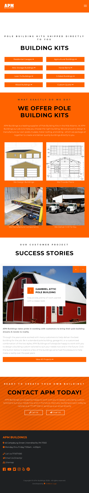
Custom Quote (64, 85)
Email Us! (56, 412)
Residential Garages (23, 59)
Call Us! (34, 412)
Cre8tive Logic (51, 484)
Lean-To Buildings (22, 76)
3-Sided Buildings (64, 76)
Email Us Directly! (13, 458)
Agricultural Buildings (64, 59)
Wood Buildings (22, 85)
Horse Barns (64, 68)
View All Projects (44, 359)
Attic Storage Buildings (23, 68)
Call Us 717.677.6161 (13, 454)
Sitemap (10, 462)
